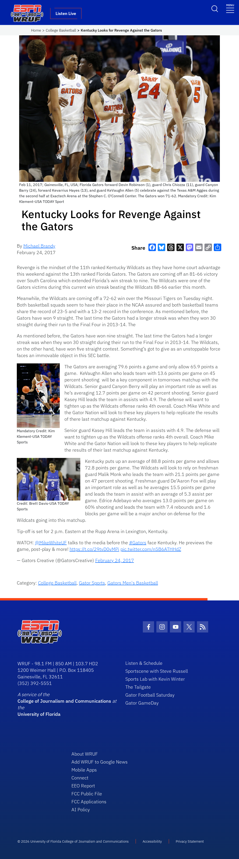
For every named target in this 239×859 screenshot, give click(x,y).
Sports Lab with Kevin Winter (155, 679)
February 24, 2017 (114, 560)
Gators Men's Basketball (132, 583)
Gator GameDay (142, 703)
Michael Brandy (39, 246)
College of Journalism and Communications (64, 701)
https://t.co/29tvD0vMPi (94, 549)
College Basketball (61, 30)
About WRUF (84, 754)
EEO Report (83, 785)
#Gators (137, 542)
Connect (79, 778)
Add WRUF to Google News (99, 762)
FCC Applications (88, 801)
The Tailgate (138, 687)
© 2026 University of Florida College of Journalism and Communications (73, 841)
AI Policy (80, 809)
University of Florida (39, 714)
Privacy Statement (190, 841)
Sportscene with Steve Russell (156, 671)
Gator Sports (92, 583)
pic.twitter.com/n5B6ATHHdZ (150, 549)
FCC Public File (86, 793)
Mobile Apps (84, 770)
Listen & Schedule (143, 663)
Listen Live (66, 13)
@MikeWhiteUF (51, 542)
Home (36, 30)
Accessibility (152, 841)
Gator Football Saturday (150, 695)
